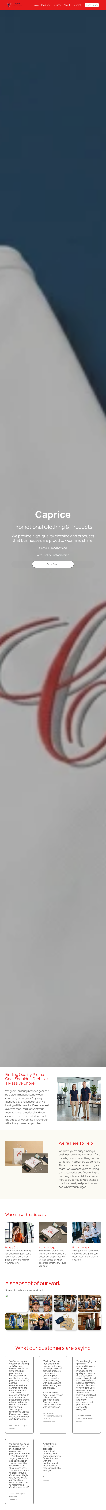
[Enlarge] (25, 1298)
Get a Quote (92, 4)
